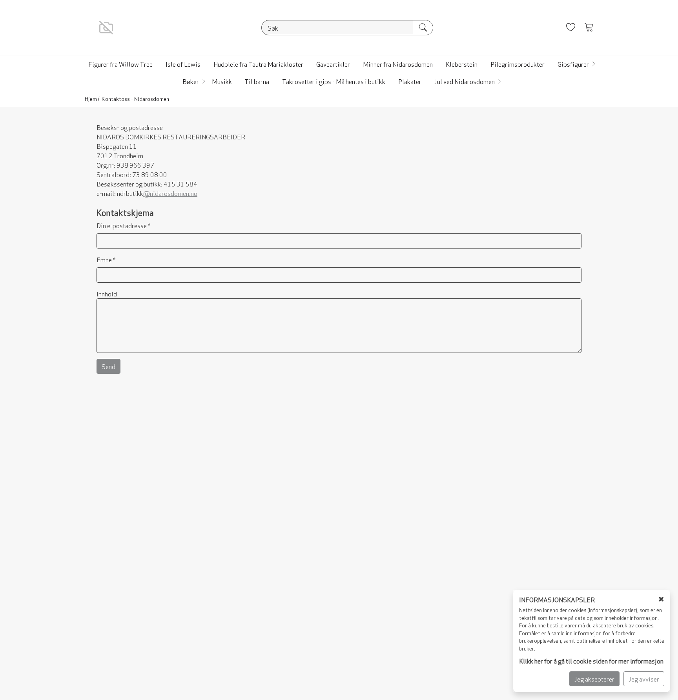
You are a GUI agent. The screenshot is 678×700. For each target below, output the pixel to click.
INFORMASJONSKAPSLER (557, 599)
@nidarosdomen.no (170, 192)
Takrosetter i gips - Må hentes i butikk (333, 81)
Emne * (106, 259)
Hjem (91, 98)
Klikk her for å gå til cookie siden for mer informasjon (591, 660)
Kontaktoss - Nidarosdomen (135, 98)
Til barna (257, 81)
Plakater (409, 81)
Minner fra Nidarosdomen (398, 63)
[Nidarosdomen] (106, 26)
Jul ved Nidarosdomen (464, 81)
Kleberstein (462, 63)
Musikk (222, 81)
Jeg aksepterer (594, 678)
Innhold (107, 293)
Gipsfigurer (573, 63)
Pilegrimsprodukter (517, 63)
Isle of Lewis (183, 63)
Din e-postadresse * (123, 225)
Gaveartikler (333, 63)
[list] (339, 72)
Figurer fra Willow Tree (120, 63)
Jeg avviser (644, 678)
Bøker (190, 81)
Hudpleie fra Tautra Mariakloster (258, 63)
